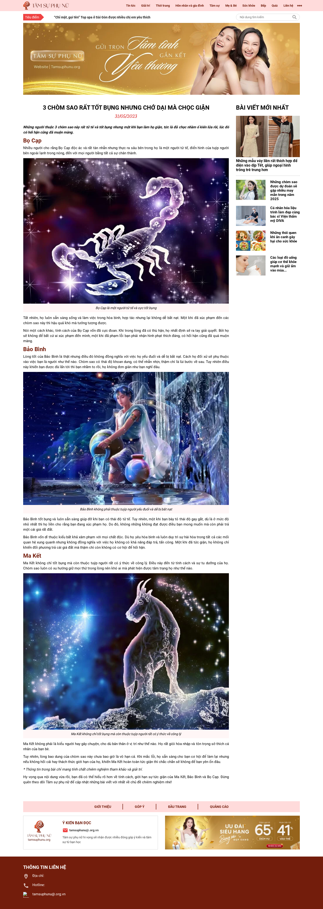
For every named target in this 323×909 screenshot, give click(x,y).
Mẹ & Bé (231, 5)
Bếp (263, 5)
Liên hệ (288, 5)
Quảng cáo (219, 807)
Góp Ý (139, 807)
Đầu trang (177, 807)
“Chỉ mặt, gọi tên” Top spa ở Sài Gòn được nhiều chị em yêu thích (102, 17)
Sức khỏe (248, 5)
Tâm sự (215, 5)
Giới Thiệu (102, 807)
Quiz (275, 5)
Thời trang (163, 5)
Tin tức (130, 5)
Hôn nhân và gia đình (189, 5)
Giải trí (145, 5)
